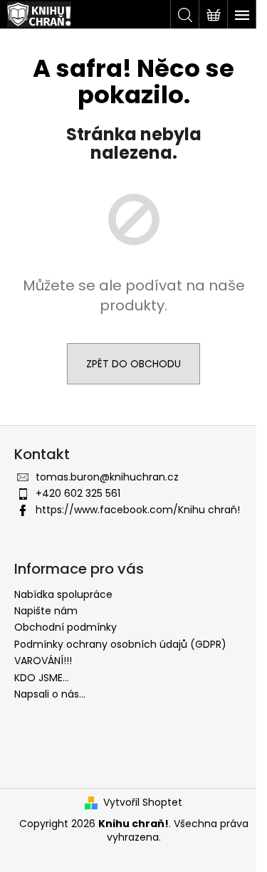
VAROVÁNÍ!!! (43, 660)
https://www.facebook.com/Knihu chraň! (138, 510)
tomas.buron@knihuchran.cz (107, 477)
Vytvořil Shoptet (142, 802)
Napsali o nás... (49, 694)
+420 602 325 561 (78, 493)
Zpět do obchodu (133, 364)
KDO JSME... (41, 678)
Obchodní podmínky (65, 627)
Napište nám (46, 611)
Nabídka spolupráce (63, 594)
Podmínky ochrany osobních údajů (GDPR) (120, 644)
